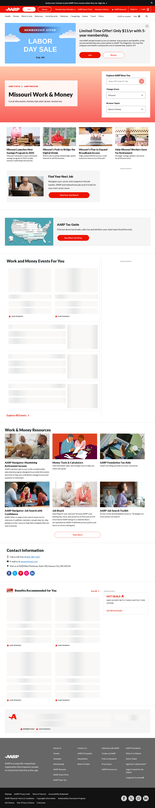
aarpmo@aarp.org (29, 561)
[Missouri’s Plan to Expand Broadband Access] (95, 136)
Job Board (58, 510)
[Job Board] (74, 494)
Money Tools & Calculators (67, 462)
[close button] (147, 26)
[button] (146, 16)
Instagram (26, 573)
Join (90, 55)
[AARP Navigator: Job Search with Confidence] (27, 494)
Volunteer (57, 759)
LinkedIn (32, 573)
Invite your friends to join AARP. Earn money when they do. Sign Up (75, 3)
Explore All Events (16, 415)
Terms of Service (39, 794)
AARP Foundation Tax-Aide (115, 462)
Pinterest (20, 573)
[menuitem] (8, 17)
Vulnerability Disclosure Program (71, 798)
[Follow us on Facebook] (124, 798)
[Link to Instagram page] (138, 798)
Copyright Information (46, 798)
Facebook (9, 573)
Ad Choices (9, 802)
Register (134, 9)
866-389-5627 (33, 557)
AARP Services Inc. (109, 769)
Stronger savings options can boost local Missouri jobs (129, 157)
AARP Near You (59, 780)
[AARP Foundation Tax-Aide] (122, 446)
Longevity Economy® (135, 777)
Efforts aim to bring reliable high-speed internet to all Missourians (59, 157)
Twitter (14, 573)
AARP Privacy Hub (22, 794)
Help (135, 16)
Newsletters (83, 759)
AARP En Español (85, 753)
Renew (114, 55)
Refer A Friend (83, 764)
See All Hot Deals (114, 610)
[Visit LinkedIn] (146, 798)
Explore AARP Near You (118, 75)
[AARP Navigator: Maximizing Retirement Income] (27, 446)
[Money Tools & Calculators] (74, 446)
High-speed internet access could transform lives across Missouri (93, 157)
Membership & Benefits (64, 9)
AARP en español (124, 16)
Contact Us (82, 748)
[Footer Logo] (22, 756)
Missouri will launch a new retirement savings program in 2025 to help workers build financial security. (22, 158)
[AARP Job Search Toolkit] (122, 494)
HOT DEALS (114, 596)
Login (143, 9)
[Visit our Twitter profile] (131, 798)
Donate (56, 753)
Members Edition (102, 9)
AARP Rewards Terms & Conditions (19, 798)
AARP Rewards (120, 9)
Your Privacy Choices (25, 802)
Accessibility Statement (58, 794)
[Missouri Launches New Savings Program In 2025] (23, 136)
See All (94, 591)
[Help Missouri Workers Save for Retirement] (131, 136)
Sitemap (8, 794)
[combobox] (125, 81)
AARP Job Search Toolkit (114, 510)
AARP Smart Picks (85, 9)
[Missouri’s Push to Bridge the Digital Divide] (59, 136)
